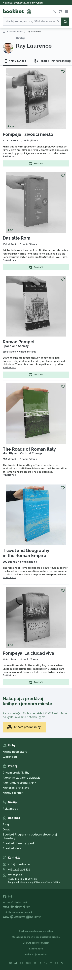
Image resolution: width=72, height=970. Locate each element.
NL (45, 963)
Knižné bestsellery (15, 751)
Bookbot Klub (12, 848)
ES (34, 963)
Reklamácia (10, 808)
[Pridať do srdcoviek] (63, 72)
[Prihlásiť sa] (54, 11)
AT (15, 963)
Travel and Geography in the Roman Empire (26, 553)
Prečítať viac (9, 156)
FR (51, 963)
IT (40, 963)
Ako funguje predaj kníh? (19, 782)
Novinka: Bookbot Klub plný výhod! (23, 2)
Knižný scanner (13, 792)
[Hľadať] (65, 22)
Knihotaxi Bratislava (16, 787)
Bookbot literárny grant (18, 843)
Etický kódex (36, 949)
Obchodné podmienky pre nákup (36, 931)
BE (56, 963)
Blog (6, 824)
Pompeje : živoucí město (28, 134)
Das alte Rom (16, 238)
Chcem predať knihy (16, 772)
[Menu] (66, 11)
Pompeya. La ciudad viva (28, 653)
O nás (6, 829)
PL (62, 963)
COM (28, 963)
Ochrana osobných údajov (36, 943)
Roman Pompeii (19, 341)
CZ (10, 963)
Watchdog (10, 756)
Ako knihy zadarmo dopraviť (21, 777)
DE (21, 963)
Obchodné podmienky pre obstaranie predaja (36, 937)
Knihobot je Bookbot (36, 954)
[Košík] (60, 11)
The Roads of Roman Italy (29, 449)
